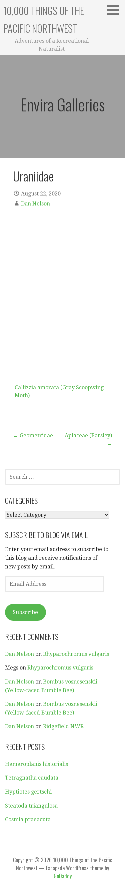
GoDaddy (63, 876)
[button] (115, 10)
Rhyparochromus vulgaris (76, 654)
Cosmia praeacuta (28, 819)
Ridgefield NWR (63, 726)
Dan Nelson (35, 203)
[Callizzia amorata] (62, 299)
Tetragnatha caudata (31, 778)
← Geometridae (33, 435)
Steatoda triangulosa (31, 806)
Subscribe (25, 612)
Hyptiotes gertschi (28, 792)
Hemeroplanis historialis (36, 764)
